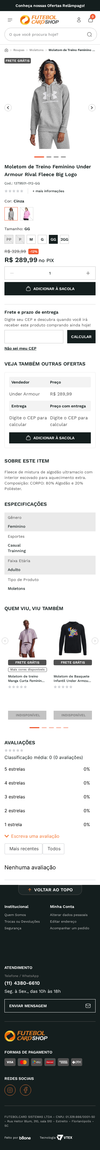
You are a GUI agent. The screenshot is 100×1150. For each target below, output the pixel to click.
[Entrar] (79, 20)
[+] (88, 273)
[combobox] (50, 34)
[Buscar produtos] (87, 34)
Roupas (18, 50)
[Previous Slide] (5, 641)
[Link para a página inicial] (6, 50)
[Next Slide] (95, 641)
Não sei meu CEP (20, 348)
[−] (12, 273)
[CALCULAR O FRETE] (81, 336)
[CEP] (50, 326)
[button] (11, 213)
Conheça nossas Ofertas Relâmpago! (50, 5)
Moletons (36, 50)
